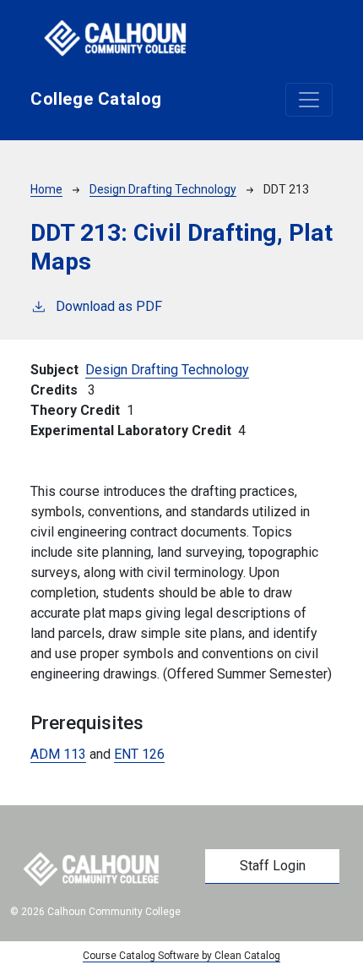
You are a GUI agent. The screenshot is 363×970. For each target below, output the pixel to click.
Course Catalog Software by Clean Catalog (181, 956)
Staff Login (273, 866)
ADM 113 (58, 754)
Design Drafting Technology (162, 189)
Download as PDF (109, 306)
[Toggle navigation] (309, 100)
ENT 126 (139, 754)
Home (46, 189)
